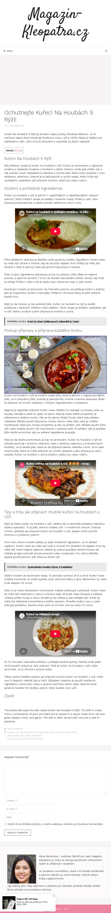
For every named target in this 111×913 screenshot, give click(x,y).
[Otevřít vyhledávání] (106, 51)
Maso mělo (72, 732)
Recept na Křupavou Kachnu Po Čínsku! (25, 739)
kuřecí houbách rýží (39, 732)
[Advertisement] (55, 77)
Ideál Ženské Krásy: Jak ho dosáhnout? (24, 735)
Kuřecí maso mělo (57, 732)
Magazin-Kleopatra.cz (55, 23)
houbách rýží (13, 732)
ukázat (18, 150)
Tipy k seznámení (15, 729)
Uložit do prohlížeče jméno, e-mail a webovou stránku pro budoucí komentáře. (55, 824)
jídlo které (24, 732)
